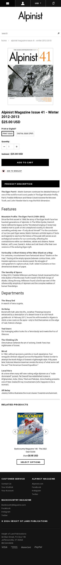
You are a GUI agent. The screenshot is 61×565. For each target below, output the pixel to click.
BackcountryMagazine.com (13, 505)
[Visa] (4, 547)
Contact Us (6, 484)
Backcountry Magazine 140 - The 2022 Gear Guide (30, 450)
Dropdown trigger (22, 3)
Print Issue (8, 134)
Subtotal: (5, 154)
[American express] (14, 547)
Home (4, 40)
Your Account (7, 490)
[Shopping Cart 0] (53, 3)
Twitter (35, 494)
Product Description (18, 184)
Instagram (36, 490)
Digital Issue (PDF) (25, 134)
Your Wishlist (7, 487)
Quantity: (5, 141)
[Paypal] (38, 547)
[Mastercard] (26, 547)
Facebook (36, 487)
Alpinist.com (37, 484)
